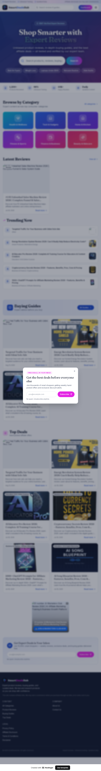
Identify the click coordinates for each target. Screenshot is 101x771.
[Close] (74, 371)
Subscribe (64, 394)
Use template (62, 768)
